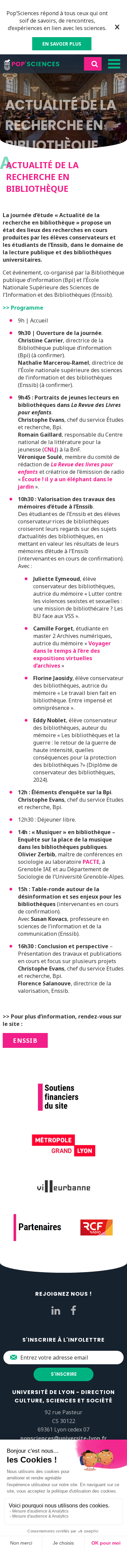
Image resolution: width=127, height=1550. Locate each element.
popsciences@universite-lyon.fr (63, 1438)
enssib (25, 1040)
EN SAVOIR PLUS (61, 44)
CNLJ (50, 449)
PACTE (91, 862)
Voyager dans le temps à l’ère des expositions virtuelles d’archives (72, 654)
